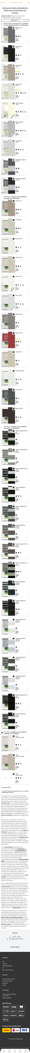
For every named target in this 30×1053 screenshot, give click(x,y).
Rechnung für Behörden (7, 970)
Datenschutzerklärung (7, 965)
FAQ (3, 968)
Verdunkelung (20, 849)
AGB (3, 961)
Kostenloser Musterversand (8, 979)
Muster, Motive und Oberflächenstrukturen (12, 917)
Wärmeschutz (16, 907)
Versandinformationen (7, 981)
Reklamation (5, 983)
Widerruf (4, 985)
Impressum (4, 963)
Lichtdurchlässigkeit (20, 850)
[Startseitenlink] (15, 2)
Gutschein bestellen (6, 997)
